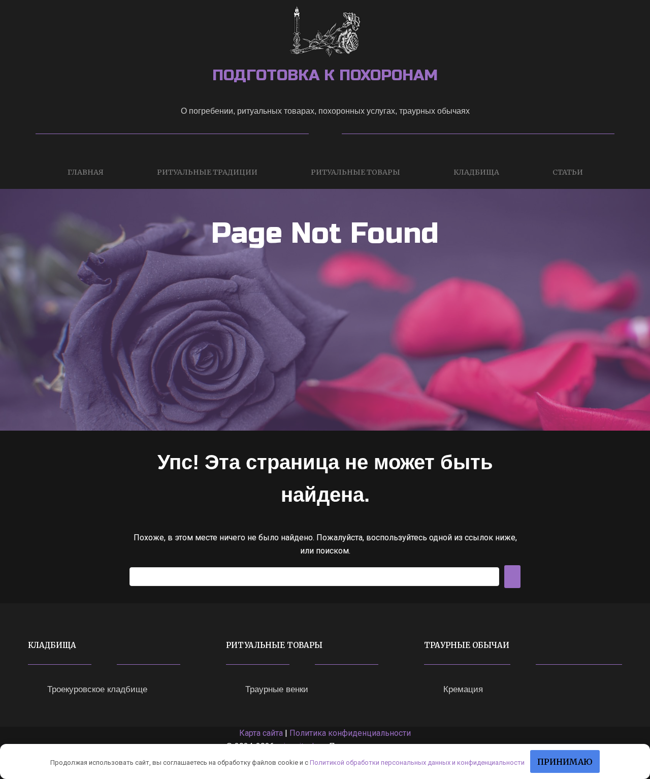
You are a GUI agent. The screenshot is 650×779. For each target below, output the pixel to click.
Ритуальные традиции (207, 172)
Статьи (567, 172)
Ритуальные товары (355, 172)
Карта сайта (261, 733)
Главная (86, 172)
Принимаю (565, 762)
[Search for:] (314, 576)
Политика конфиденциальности (350, 733)
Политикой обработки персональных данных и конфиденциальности (417, 762)
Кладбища (476, 172)
